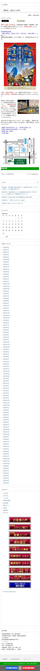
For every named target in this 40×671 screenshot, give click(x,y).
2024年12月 (6, 284)
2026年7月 (6, 250)
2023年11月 (6, 315)
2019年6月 (6, 444)
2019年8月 (6, 439)
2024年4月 (6, 303)
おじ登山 (5, 493)
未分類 (5, 508)
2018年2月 (6, 483)
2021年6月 (6, 386)
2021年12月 (6, 371)
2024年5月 (6, 301)
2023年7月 (6, 325)
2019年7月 (6, 441)
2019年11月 (6, 432)
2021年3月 (6, 393)
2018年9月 (6, 466)
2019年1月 (6, 456)
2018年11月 (6, 461)
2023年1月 (6, 339)
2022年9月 (6, 349)
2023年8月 (6, 322)
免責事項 (5, 659)
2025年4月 (6, 274)
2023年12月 (6, 313)
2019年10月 (6, 434)
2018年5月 (6, 475)
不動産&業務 (6, 500)
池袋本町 (5, 510)
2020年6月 (6, 415)
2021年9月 (6, 378)
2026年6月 (6, 252)
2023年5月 (6, 330)
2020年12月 (6, 400)
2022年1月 (6, 369)
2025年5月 (6, 271)
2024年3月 (6, 305)
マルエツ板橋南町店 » (33, 174)
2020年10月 (6, 405)
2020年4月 (6, 420)
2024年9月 (6, 291)
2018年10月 (6, 463)
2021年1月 (6, 398)
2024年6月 (6, 298)
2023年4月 (6, 332)
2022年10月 (6, 347)
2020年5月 (6, 417)
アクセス (5, 641)
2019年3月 (6, 451)
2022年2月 (6, 366)
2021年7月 (6, 383)
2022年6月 (6, 356)
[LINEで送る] (21, 20)
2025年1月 (6, 281)
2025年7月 (6, 267)
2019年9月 (6, 437)
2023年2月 (6, 337)
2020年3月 (6, 422)
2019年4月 (6, 449)
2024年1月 (6, 310)
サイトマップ (26, 659)
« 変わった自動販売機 (7, 174)
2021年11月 (6, 373)
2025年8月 (6, 264)
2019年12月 (6, 429)
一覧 (37, 182)
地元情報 (9, 18)
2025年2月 (6, 279)
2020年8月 (6, 410)
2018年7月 (6, 470)
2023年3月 (6, 335)
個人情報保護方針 (15, 659)
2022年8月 (6, 352)
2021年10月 (6, 376)
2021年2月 (6, 395)
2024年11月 (6, 286)
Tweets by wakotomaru (9, 591)
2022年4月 (6, 361)
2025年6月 (6, 269)
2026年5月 (6, 254)
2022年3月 (6, 364)
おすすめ (5, 495)
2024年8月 (6, 293)
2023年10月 (6, 318)
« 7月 (6, 236)
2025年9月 (6, 262)
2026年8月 (6, 247)
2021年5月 (6, 388)
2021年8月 (6, 381)
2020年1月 (6, 427)
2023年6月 (6, 327)
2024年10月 (6, 288)
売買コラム (6, 505)
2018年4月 (6, 478)
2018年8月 (6, 468)
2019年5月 (6, 446)
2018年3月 (6, 480)
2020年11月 (6, 403)
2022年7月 (6, 354)
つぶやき (5, 498)
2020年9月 (6, 407)
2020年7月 (6, 412)
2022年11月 (6, 344)
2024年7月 (6, 296)
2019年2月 (6, 454)
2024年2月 (6, 308)
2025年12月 (6, 259)
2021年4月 (6, 390)
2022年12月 (6, 342)
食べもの (5, 512)
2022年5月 (6, 359)
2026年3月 (6, 257)
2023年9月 (6, 320)
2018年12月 (6, 458)
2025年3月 (6, 276)
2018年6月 (6, 473)
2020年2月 (6, 424)
